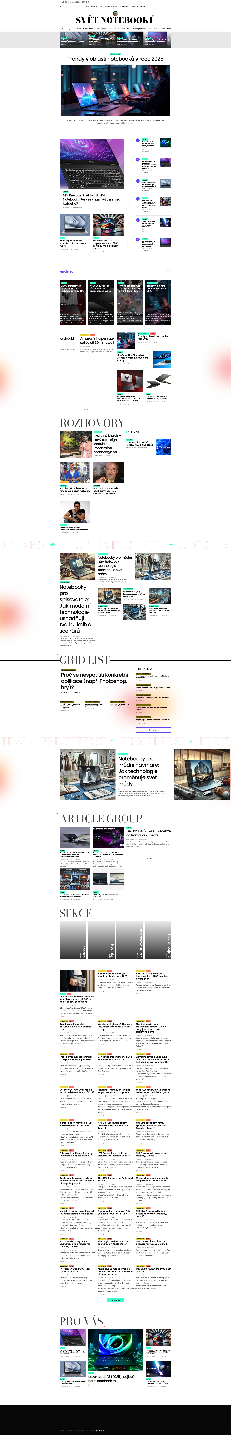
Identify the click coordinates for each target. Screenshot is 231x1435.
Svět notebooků (115, 20)
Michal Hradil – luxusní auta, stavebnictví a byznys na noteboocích (74, 528)
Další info (62, 1016)
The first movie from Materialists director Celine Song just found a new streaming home (151, 1028)
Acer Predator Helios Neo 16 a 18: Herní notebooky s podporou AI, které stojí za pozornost (108, 854)
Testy (101, 6)
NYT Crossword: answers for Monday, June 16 (151, 1154)
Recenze (94, 6)
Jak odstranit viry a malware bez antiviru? (152, 698)
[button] (59, 39)
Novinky (86, 6)
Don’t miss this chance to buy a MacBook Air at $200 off (115, 1058)
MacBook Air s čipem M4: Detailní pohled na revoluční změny (158, 289)
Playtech (62, 993)
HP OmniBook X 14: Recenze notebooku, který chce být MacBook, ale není (147, 835)
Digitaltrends (64, 334)
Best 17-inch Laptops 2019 (82, 29)
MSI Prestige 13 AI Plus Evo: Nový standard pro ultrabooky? (129, 41)
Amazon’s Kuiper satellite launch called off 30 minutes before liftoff (152, 976)
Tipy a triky (134, 6)
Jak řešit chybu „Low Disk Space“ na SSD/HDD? (153, 688)
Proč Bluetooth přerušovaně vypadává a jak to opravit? (153, 677)
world (71, 334)
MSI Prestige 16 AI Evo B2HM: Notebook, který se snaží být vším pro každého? (91, 199)
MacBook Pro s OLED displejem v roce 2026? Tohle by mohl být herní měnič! (73, 40)
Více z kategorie (153, 730)
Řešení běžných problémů (68, 670)
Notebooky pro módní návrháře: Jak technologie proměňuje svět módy (115, 565)
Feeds (109, 28)
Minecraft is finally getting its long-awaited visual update (114, 1091)
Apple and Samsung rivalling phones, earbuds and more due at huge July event (77, 1181)
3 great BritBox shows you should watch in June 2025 (112, 975)
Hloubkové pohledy (115, 54)
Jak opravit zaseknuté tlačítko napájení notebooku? (151, 708)
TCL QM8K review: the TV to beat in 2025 (115, 1179)
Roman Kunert (122, 64)
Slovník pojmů (123, 6)
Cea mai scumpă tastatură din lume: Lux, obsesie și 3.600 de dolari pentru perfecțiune (77, 999)
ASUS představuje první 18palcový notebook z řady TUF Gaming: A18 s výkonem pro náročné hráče (129, 399)
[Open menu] (60, 6)
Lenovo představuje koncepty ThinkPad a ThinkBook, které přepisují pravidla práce (101, 291)
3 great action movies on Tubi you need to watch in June (76, 1124)
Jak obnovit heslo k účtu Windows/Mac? (119, 705)
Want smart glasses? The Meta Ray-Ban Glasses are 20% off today (115, 1027)
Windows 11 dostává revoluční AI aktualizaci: (139, 443)
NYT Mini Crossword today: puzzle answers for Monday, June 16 (113, 1125)
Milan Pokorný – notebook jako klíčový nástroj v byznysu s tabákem (107, 491)
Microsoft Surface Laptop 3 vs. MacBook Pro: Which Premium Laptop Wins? (141, 29)
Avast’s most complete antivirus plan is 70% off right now (84, 340)
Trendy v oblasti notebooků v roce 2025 (115, 58)
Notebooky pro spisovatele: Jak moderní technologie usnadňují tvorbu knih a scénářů (75, 608)
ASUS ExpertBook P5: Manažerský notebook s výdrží (73, 243)
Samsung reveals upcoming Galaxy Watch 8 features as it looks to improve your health (152, 1059)
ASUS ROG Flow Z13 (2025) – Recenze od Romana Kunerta (100, 41)
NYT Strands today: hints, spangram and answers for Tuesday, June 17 (151, 1125)
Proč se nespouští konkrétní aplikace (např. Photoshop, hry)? (94, 681)
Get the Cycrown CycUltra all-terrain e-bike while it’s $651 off (77, 1091)
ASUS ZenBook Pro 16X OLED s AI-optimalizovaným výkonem (71, 289)
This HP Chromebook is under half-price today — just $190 (76, 1058)
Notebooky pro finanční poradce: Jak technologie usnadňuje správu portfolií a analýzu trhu (134, 593)
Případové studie (111, 6)
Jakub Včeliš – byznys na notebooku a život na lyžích (75, 489)
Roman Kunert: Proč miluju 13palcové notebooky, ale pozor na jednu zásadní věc (157, 40)
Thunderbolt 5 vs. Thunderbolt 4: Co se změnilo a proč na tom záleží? (74, 896)
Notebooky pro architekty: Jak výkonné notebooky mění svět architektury (109, 610)
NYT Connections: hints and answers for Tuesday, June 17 (114, 1154)
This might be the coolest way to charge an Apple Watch (76, 1154)
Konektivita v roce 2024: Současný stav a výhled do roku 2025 (159, 610)
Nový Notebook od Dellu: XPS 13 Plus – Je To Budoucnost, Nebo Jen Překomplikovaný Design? (75, 854)
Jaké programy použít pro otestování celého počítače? (153, 720)
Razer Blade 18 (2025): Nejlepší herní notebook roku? (148, 144)
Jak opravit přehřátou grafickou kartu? (93, 705)
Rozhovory (144, 6)
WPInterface (99, 1430)
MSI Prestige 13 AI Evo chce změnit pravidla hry (105, 896)
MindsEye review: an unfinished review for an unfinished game (153, 1091)
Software (129, 439)
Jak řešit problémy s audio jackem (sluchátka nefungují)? (70, 706)
